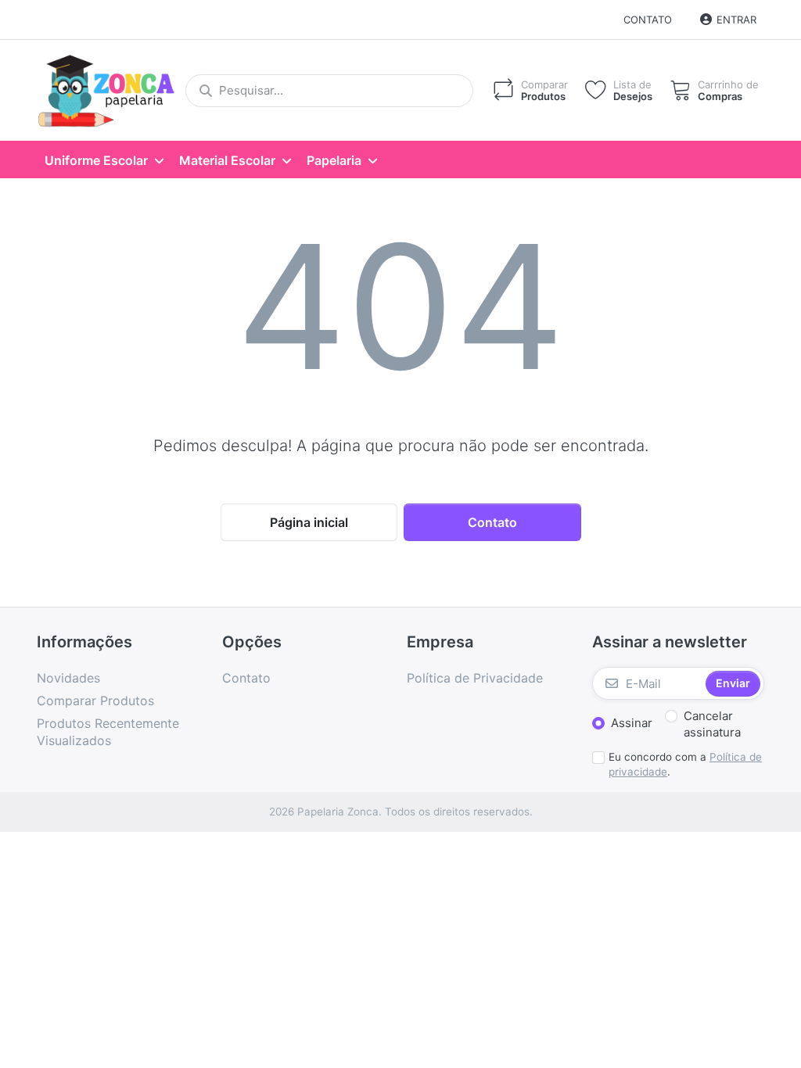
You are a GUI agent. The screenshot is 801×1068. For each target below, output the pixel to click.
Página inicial (309, 522)
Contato (647, 19)
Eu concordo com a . (685, 764)
